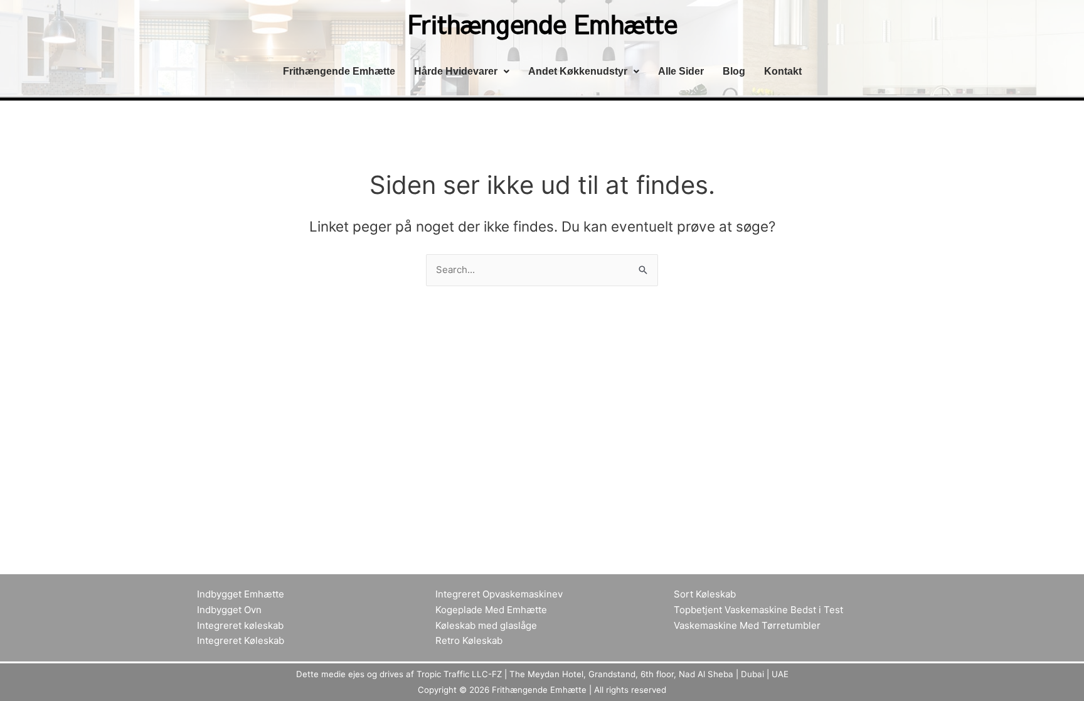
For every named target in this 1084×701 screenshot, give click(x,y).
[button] (462, 72)
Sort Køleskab (705, 594)
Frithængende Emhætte (339, 72)
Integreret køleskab (240, 625)
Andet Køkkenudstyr (577, 72)
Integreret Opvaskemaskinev (499, 594)
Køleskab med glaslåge (486, 625)
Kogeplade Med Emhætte (491, 610)
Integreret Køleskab (240, 640)
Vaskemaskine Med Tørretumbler (747, 625)
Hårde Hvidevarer (455, 72)
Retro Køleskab (468, 640)
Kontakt (783, 72)
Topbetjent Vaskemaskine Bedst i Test (758, 610)
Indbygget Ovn (229, 610)
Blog (734, 72)
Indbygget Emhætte (240, 594)
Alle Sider (681, 72)
